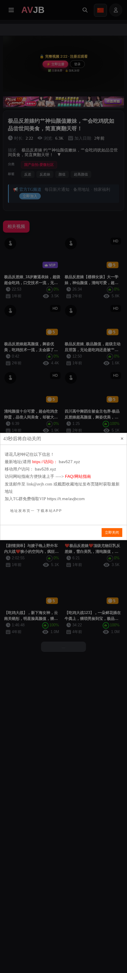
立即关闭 (112, 532)
